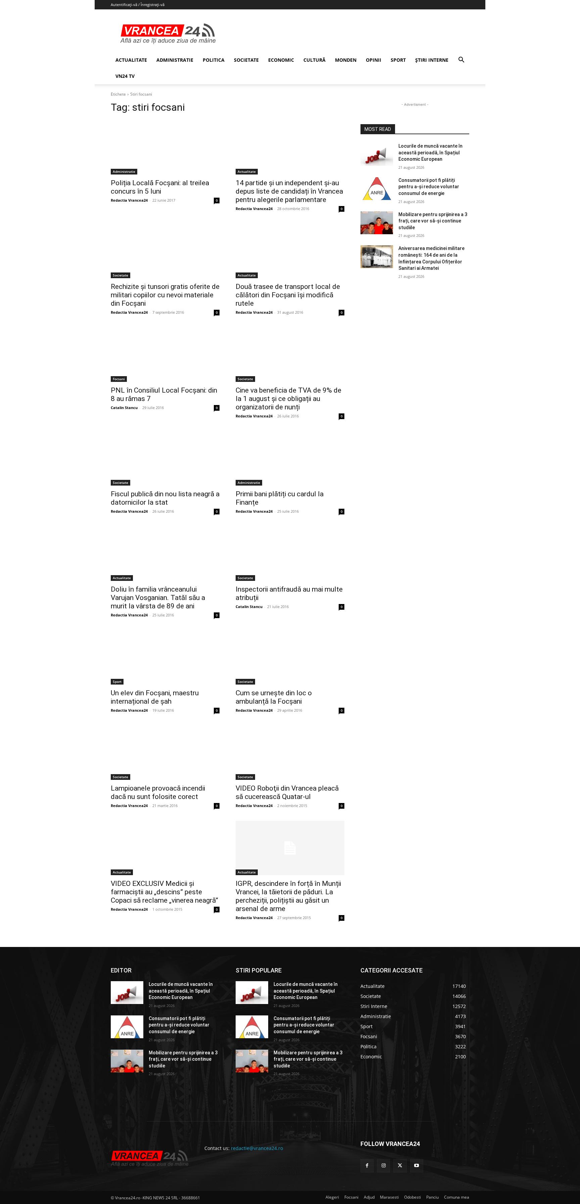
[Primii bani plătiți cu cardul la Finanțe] (290, 458)
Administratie (124, 171)
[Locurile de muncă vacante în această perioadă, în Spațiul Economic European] (376, 154)
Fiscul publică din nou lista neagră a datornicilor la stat (165, 498)
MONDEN (345, 60)
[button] (461, 60)
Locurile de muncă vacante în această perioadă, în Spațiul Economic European (430, 152)
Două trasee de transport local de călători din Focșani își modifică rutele (288, 295)
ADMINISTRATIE (174, 60)
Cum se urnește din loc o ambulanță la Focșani (274, 697)
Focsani (119, 379)
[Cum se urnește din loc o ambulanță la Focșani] (290, 657)
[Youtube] (416, 1165)
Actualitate (247, 171)
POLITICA (214, 60)
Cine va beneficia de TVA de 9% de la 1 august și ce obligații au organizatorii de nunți (288, 398)
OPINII (373, 60)
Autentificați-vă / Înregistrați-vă (137, 4)
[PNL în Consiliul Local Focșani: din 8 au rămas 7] (165, 355)
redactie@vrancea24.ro (257, 1148)
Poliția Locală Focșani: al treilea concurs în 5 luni (160, 187)
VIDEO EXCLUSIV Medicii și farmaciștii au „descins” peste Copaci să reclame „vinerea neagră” (164, 892)
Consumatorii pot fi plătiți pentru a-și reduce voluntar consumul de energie (428, 187)
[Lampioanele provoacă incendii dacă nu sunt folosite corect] (165, 752)
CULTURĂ (314, 60)
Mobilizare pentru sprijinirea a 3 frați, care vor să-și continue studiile (432, 221)
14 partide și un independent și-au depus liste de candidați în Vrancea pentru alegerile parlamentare (289, 191)
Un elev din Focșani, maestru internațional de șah (155, 697)
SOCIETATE (246, 60)
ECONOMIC (281, 60)
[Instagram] (383, 1165)
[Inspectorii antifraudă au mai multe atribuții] (290, 553)
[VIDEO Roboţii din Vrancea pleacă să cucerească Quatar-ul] (290, 752)
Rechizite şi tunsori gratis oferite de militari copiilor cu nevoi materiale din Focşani (165, 295)
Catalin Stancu (124, 407)
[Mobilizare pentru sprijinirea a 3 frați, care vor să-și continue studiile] (376, 222)
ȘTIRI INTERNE (431, 60)
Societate (120, 275)
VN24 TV (125, 76)
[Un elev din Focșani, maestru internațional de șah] (165, 657)
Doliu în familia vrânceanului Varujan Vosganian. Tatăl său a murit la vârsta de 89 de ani (158, 597)
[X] (399, 1165)
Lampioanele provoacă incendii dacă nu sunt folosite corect (158, 792)
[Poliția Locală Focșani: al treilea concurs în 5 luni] (165, 147)
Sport (117, 681)
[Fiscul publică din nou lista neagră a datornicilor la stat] (165, 458)
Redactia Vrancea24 (129, 200)
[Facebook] (367, 1165)
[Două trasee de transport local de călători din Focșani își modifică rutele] (290, 251)
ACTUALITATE (131, 60)
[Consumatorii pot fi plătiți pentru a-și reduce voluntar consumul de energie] (376, 188)
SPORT (398, 60)
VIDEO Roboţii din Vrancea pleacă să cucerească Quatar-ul (287, 792)
